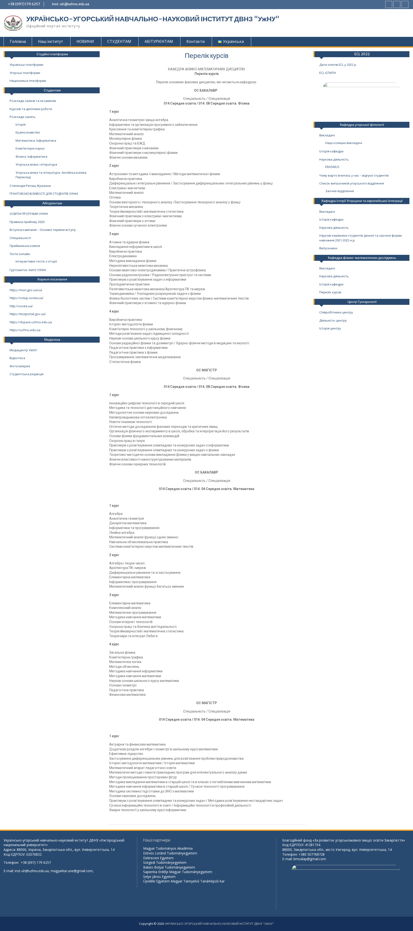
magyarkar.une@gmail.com (72, 871)
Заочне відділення (339, 191)
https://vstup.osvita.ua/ (26, 298)
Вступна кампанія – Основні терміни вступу (43, 230)
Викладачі (327, 135)
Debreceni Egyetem (158, 858)
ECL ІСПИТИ (327, 73)
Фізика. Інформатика (31, 156)
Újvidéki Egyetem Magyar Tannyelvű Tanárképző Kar (184, 881)
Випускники (328, 248)
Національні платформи (28, 80)
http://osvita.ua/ (21, 306)
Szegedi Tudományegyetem (164, 862)
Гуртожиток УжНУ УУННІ (28, 270)
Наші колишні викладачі (343, 143)
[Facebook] (388, 4)
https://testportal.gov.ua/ (28, 314)
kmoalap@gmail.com (309, 859)
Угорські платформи (25, 73)
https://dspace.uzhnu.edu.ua (31, 322)
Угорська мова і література (36, 164)
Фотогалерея (20, 366)
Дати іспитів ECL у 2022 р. (338, 64)
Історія (21, 124)
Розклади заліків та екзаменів (33, 101)
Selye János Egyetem (159, 876)
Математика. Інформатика (36, 140)
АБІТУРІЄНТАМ (159, 41)
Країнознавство (28, 132)
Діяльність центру (333, 320)
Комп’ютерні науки (30, 148)
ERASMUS (332, 167)
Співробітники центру (336, 312)
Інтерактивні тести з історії (36, 261)
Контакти (195, 41)
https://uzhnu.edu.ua (25, 330)
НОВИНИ (85, 41)
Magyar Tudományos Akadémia (168, 848)
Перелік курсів (330, 292)
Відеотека (17, 358)
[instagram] (405, 4)
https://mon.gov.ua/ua (26, 290)
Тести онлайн (20, 254)
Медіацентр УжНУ (23, 350)
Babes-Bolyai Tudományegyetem (169, 867)
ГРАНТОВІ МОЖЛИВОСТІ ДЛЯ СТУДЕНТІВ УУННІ (44, 193)
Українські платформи (26, 64)
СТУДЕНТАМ (119, 41)
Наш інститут (50, 41)
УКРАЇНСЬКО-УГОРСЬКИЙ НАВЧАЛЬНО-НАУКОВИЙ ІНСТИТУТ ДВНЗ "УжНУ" (152, 19)
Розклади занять (23, 117)
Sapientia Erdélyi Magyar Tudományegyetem (177, 872)
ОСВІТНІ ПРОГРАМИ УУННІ (29, 214)
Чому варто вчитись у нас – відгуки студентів (354, 175)
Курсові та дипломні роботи (31, 109)
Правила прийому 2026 (27, 222)
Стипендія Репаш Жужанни (30, 186)
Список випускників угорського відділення (351, 183)
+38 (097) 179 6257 (24, 4)
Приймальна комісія (25, 246)
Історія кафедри (331, 151)
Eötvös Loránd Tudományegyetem (170, 853)
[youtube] (396, 4)
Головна (18, 41)
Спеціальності (20, 238)
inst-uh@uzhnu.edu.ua (70, 4)
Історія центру (330, 328)
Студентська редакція (26, 374)
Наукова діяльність (334, 159)
